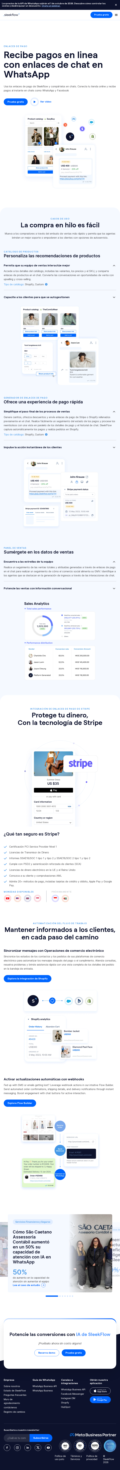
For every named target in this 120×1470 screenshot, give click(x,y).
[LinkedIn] (27, 1447)
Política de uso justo (60, 1457)
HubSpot (65, 1407)
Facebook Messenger (72, 1394)
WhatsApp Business (42, 1390)
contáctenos (10, 1407)
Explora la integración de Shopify (28, 978)
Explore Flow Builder (20, 1103)
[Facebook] (7, 1447)
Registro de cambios (14, 1411)
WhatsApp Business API (44, 1386)
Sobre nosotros (12, 1386)
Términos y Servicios (76, 1457)
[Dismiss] (116, 5)
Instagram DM (68, 1398)
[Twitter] (38, 1447)
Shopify (65, 1402)
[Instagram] (17, 1447)
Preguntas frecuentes (15, 1395)
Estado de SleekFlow (15, 1390)
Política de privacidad (91, 1457)
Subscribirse (40, 1438)
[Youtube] (48, 1447)
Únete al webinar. (51, 6)
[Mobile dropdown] (116, 15)
